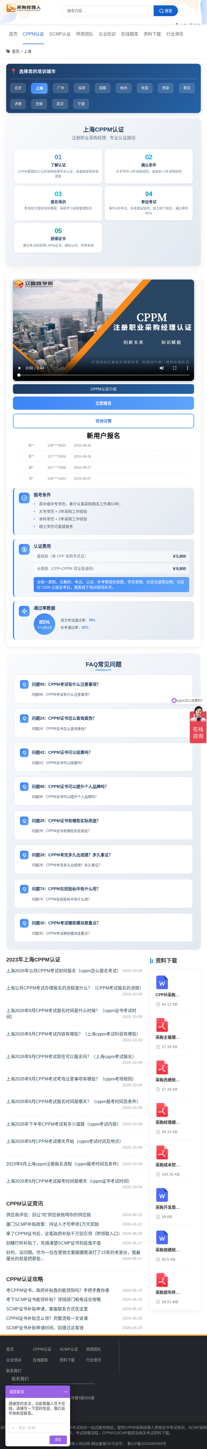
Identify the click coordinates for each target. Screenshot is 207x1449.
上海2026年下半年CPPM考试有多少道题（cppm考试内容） (63, 1124)
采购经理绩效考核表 (174, 1122)
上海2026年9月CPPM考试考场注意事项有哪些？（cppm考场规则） (71, 1079)
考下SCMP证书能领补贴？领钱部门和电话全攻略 (53, 1299)
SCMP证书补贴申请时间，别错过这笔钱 (45, 1328)
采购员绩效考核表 (172, 1079)
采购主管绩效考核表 (174, 1037)
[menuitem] (13, 34)
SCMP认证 (60, 34)
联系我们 (13, 1371)
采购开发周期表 (170, 1207)
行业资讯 (175, 34)
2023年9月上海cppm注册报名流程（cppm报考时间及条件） (63, 1164)
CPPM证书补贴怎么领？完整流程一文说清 (47, 1318)
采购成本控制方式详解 (176, 1164)
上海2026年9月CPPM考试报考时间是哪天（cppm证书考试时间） (69, 1181)
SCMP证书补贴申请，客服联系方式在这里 (47, 1309)
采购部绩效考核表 (172, 1249)
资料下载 (152, 34)
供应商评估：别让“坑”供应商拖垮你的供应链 (48, 1215)
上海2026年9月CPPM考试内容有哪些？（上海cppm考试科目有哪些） (73, 1034)
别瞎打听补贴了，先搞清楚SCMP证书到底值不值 (53, 1243)
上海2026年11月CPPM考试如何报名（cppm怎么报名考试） (63, 971)
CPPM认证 (33, 34)
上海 (27, 51)
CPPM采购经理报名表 (176, 994)
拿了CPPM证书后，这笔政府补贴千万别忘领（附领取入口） (64, 1233)
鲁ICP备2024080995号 (146, 1443)
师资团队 (84, 34)
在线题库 (129, 34)
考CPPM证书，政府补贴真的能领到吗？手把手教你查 (57, 1290)
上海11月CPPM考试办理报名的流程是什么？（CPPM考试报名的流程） (75, 988)
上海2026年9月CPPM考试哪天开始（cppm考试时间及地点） (64, 1141)
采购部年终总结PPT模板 (178, 1292)
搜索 (168, 11)
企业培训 (107, 34)
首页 (13, 34)
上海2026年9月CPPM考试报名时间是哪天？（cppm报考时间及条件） (73, 1101)
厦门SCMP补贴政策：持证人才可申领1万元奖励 (52, 1224)
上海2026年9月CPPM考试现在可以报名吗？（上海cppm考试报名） (71, 1056)
